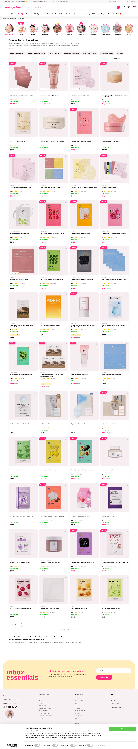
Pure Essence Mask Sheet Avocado (82, 470)
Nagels (76, 14)
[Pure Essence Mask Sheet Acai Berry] (84, 543)
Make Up (36, 14)
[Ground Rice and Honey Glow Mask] (114, 451)
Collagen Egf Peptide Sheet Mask (20, 562)
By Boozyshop (85, 14)
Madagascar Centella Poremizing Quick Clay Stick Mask (83, 326)
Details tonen (100, 745)
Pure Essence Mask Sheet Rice (80, 233)
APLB (11, 560)
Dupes (103, 14)
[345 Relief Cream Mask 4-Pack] (114, 405)
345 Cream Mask (45, 424)
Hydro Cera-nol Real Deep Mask (111, 374)
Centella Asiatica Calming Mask (19, 233)
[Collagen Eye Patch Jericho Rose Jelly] (53, 122)
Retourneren (42, 705)
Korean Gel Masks (55, 53)
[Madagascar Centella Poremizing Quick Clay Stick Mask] (84, 306)
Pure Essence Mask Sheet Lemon (50, 470)
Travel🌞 (111, 14)
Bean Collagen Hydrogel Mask (49, 608)
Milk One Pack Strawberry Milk (80, 516)
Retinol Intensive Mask (109, 516)
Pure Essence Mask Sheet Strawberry (52, 233)
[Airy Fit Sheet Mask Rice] (23, 122)
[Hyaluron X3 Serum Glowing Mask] (23, 405)
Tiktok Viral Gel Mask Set (109, 187)
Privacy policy (43, 710)
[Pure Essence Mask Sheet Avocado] (84, 451)
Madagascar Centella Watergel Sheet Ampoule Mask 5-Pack (51, 375)
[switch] (55, 745)
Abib (41, 139)
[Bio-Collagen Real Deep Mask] (23, 260)
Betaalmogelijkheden (45, 708)
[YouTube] (9, 707)
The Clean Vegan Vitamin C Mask (50, 325)
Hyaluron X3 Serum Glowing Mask (20, 424)
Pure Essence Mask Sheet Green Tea (51, 279)
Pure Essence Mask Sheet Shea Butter (52, 516)
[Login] (124, 7)
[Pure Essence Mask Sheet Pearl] (84, 122)
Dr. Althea (43, 422)
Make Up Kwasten (80, 710)
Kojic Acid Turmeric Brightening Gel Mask (84, 187)
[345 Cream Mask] (53, 405)
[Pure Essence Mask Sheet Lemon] (53, 451)
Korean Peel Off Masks (89, 53)
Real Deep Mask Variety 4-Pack (50, 187)
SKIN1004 (12, 323)
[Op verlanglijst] (35, 64)
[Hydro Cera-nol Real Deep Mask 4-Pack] (114, 260)
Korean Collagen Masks (17, 53)
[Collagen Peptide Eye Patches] (114, 122)
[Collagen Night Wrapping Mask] (53, 76)
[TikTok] (16, 707)
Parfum (61, 14)
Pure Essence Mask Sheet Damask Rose (114, 233)
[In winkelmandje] (33, 87)
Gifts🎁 (119, 14)
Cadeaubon (78, 698)
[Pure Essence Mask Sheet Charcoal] (84, 260)
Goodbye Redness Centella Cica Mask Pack (115, 562)
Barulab (42, 323)
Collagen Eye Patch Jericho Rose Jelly (52, 141)
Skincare (28, 14)
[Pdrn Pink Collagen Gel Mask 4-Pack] (23, 168)
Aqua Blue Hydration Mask (79, 424)
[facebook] (13, 707)
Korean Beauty (52, 14)
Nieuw (13, 14)
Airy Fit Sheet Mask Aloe (17, 470)
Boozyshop (105, 185)
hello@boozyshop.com (9, 703)
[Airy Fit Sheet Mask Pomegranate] (23, 589)
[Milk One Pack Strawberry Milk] (84, 497)
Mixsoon (42, 606)
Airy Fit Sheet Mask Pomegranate (20, 608)
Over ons (41, 700)
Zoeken (118, 7)
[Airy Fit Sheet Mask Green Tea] (114, 589)
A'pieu (72, 514)
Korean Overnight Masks (71, 53)
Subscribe (104, 677)
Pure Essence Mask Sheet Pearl (81, 141)
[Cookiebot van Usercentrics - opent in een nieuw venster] (12, 745)
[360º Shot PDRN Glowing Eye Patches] (23, 497)
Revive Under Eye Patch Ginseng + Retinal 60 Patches (115, 95)
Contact (41, 698)
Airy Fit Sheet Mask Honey (79, 608)
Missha (12, 139)
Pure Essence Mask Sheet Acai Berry (82, 562)
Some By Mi (105, 514)
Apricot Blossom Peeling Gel (80, 374)
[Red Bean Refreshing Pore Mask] (53, 543)
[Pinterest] (6, 707)
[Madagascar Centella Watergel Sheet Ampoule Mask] (23, 306)
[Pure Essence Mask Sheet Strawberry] (53, 214)
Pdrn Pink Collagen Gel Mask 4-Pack (21, 187)
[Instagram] (4, 707)
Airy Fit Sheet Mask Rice (17, 141)
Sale (76, 705)
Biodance (12, 93)
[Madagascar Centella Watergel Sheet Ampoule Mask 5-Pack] (53, 356)
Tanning (69, 14)
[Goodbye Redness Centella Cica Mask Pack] (114, 543)
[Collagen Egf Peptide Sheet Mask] (23, 543)
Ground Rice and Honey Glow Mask (112, 470)
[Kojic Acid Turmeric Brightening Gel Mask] (84, 168)
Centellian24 (13, 514)
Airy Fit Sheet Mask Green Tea (111, 608)
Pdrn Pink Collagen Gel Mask (80, 95)
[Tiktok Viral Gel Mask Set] (114, 168)
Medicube (43, 93)
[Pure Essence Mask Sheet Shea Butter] (53, 497)
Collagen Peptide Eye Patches (111, 141)
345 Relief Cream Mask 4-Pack (111, 424)
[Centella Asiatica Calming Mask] (23, 214)
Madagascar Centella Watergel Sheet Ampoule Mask (21, 326)
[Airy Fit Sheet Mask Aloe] (23, 451)
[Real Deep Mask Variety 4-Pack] (53, 168)
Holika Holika (75, 139)
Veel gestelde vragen (45, 713)
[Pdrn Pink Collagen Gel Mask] (84, 76)
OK (122, 729)
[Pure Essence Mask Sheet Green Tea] (53, 260)
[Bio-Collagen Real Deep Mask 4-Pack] (23, 76)
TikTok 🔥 (95, 14)
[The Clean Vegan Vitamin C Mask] (53, 306)
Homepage (6, 18)
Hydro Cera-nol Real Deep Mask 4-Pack (114, 279)
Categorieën (79, 695)
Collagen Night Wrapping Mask (49, 95)
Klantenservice (44, 695)
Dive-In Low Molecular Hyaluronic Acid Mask (114, 326)
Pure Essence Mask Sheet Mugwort (21, 374)
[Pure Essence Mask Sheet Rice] (84, 214)
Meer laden (15, 625)
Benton (104, 560)
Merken (6, 14)
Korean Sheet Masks (106, 53)
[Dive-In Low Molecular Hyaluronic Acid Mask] (114, 306)
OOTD (11, 422)
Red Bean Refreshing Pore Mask (50, 562)
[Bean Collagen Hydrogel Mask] (53, 589)
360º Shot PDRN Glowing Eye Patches (21, 516)
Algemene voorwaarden (45, 715)
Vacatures (41, 718)
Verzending (42, 703)
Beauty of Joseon (107, 93)
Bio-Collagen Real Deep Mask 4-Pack (21, 95)
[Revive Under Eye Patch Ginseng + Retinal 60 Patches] (114, 76)
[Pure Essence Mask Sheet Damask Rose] (114, 214)
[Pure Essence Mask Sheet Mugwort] (23, 356)
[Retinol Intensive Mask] (114, 497)
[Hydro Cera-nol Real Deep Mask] (114, 356)
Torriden (104, 323)
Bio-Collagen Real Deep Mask (19, 279)
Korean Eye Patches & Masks (37, 53)
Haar (43, 14)
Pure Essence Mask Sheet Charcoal (82, 279)
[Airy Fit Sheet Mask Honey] (84, 589)
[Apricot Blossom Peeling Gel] (84, 356)
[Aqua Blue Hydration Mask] (84, 405)
